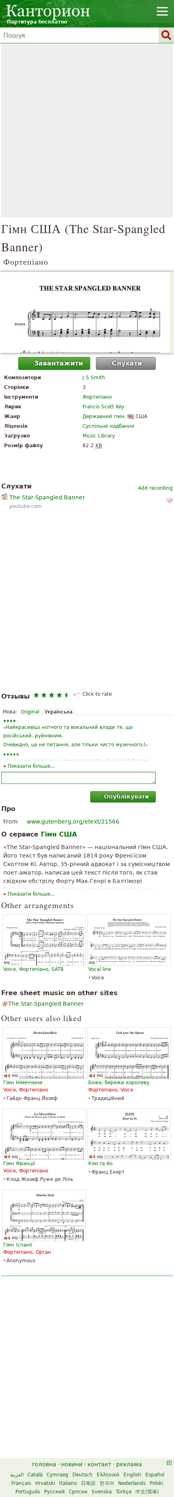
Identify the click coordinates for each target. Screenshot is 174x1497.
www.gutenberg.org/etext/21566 (73, 821)
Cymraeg (57, 1475)
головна (44, 1464)
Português (27, 1492)
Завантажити (58, 363)
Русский (54, 1492)
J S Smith (94, 377)
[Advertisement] (87, 130)
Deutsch (82, 1475)
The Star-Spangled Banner (47, 497)
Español (154, 1475)
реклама (129, 1464)
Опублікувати (126, 796)
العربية (16, 1475)
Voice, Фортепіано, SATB (33, 969)
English (132, 1475)
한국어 (107, 1483)
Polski (156, 1483)
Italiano (68, 1483)
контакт (99, 1464)
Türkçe (124, 1492)
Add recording (155, 488)
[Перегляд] (87, 312)
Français (21, 1483)
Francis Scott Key (103, 407)
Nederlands (132, 1483)
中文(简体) (147, 1492)
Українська (58, 712)
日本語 (88, 1483)
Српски (78, 1492)
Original (30, 712)
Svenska (101, 1492)
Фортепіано (97, 397)
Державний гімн (103, 416)
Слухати (127, 363)
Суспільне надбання (108, 426)
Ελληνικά (108, 1475)
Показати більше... (31, 766)
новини (72, 1464)
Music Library (99, 436)
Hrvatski (45, 1483)
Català (35, 1475)
